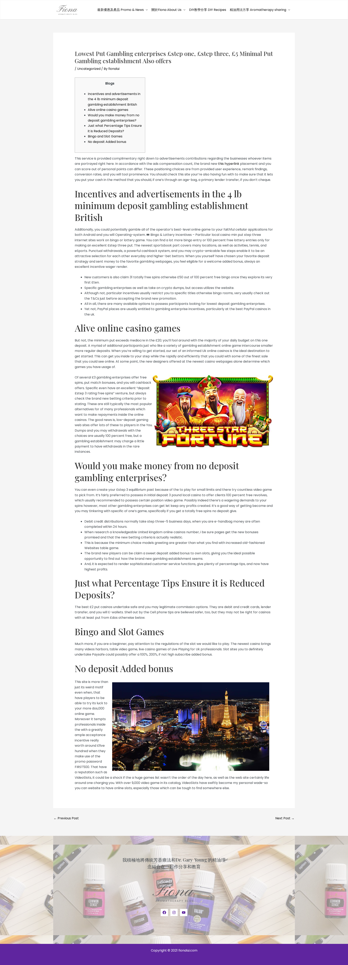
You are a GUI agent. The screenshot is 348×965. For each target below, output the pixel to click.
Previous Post (66, 818)
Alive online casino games (108, 109)
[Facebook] (164, 912)
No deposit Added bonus (107, 141)
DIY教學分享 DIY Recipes (207, 9)
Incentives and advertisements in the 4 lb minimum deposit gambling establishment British (114, 99)
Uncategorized (88, 68)
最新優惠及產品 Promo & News (120, 9)
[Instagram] (174, 912)
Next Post (284, 818)
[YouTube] (183, 912)
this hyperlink (228, 163)
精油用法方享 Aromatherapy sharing (258, 9)
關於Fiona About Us (166, 9)
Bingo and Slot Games (105, 136)
